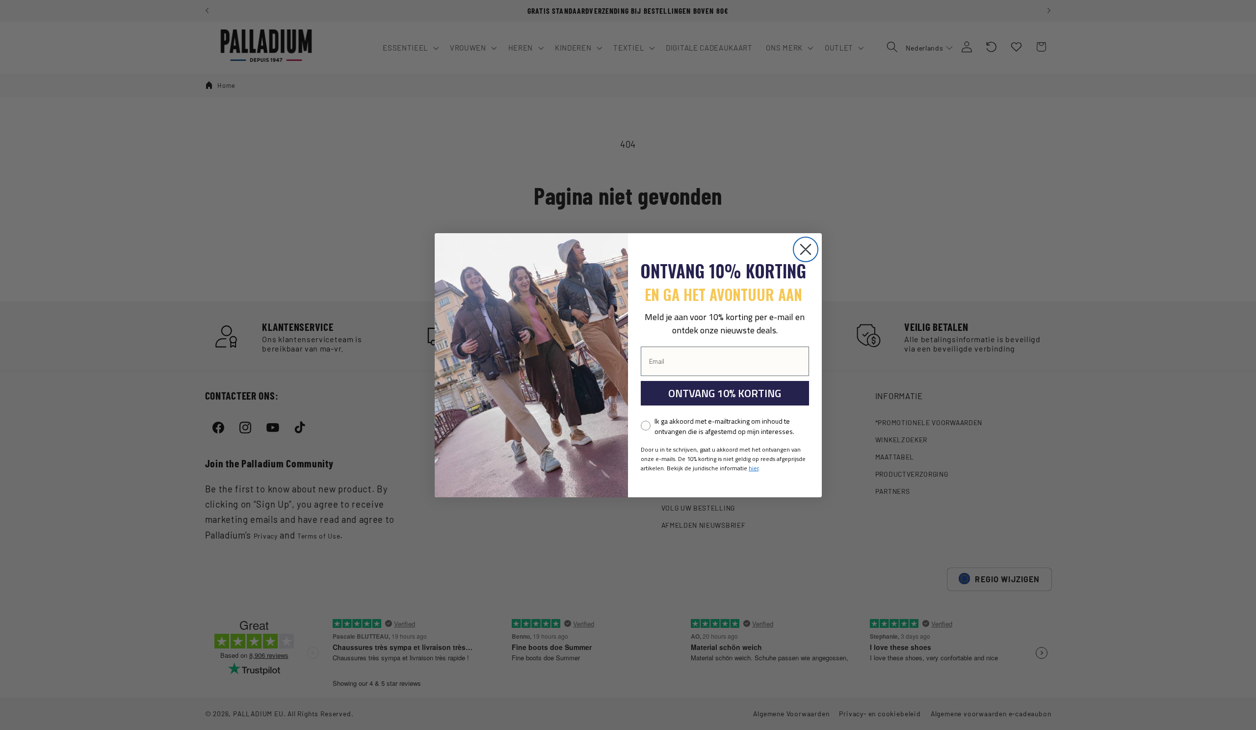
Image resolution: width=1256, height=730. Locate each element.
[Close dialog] (805, 249)
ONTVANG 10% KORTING (724, 393)
